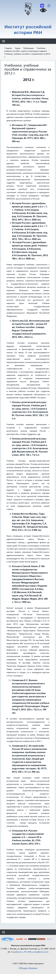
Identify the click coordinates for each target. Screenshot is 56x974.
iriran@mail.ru (17, 951)
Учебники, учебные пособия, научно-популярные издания (25, 49)
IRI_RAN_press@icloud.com (36, 951)
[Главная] (28, 8)
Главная (8, 48)
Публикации (28, 48)
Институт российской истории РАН (28, 29)
